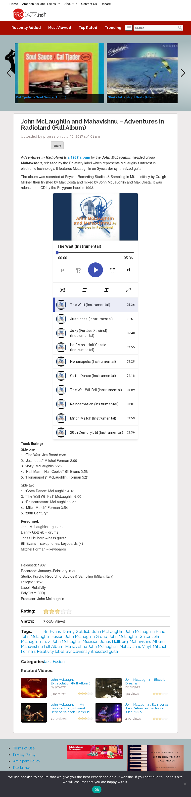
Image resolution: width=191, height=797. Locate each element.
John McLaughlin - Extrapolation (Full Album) (70, 681)
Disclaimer (21, 768)
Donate (106, 4)
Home (13, 4)
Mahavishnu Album (147, 641)
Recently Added (26, 28)
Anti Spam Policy (26, 761)
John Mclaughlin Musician (75, 641)
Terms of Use (24, 748)
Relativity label (50, 651)
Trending (113, 28)
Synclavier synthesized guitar (92, 651)
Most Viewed (59, 28)
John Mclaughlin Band (145, 631)
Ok (97, 790)
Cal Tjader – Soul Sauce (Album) (41, 97)
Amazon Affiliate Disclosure (41, 4)
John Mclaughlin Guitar (129, 636)
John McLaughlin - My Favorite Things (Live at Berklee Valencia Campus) (70, 708)
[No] (184, 783)
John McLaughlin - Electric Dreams (145, 681)
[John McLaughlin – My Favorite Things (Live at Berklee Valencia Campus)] (34, 712)
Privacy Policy (24, 755)
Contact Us (89, 4)
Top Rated (88, 28)
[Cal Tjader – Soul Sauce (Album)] (59, 73)
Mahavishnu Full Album (42, 646)
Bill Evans (52, 631)
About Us (70, 4)
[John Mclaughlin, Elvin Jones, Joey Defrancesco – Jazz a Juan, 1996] (109, 712)
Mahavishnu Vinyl (135, 646)
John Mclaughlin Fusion (42, 636)
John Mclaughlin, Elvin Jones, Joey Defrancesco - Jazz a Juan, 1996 (147, 708)
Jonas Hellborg (114, 641)
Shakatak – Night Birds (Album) (132, 97)
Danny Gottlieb (77, 631)
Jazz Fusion (54, 661)
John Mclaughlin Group (86, 636)
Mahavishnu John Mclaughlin (91, 646)
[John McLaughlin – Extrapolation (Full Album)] (34, 687)
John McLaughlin (107, 631)
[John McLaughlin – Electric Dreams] (109, 687)
